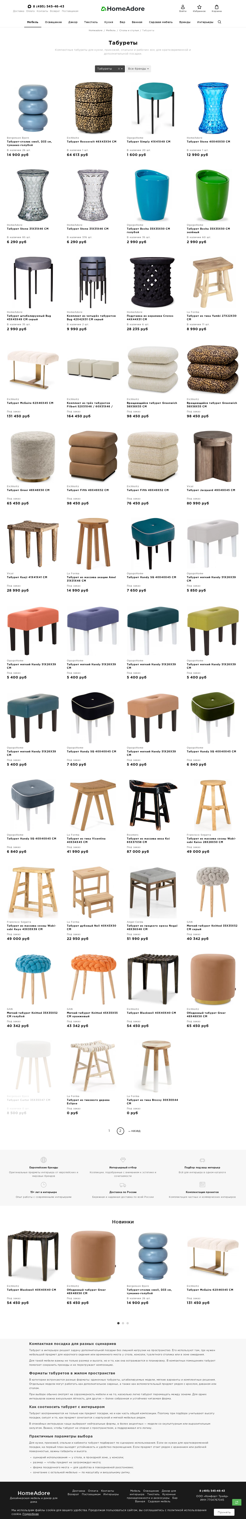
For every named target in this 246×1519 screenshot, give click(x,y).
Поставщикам (70, 11)
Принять (224, 1512)
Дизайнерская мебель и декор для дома (34, 1496)
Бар (122, 22)
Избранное (199, 11)
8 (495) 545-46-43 (48, 6)
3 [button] (128, 1323)
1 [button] (118, 1323)
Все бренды (137, 69)
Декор (73, 22)
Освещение (53, 22)
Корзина (217, 11)
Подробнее (30, 1514)
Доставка (18, 11)
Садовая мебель (161, 22)
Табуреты (105, 69)
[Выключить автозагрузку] (236, 1502)
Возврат (55, 11)
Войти (183, 11)
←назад (134, 1131)
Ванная (137, 22)
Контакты (42, 11)
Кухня (108, 22)
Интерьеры (205, 22)
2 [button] (123, 1323)
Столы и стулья (129, 31)
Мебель (32, 22)
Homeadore (96, 31)
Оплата (30, 11)
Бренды (185, 22)
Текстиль (91, 22)
